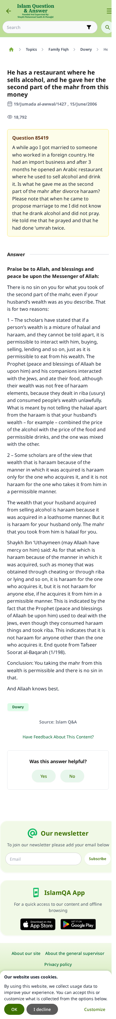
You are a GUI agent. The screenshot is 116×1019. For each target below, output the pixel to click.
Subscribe (97, 858)
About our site (26, 953)
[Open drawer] (109, 11)
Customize (94, 1009)
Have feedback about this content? (58, 737)
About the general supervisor (74, 953)
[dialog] (56, 995)
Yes (43, 776)
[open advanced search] (89, 27)
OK (14, 1009)
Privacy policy (58, 964)
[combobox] (46, 27)
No (72, 776)
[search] (107, 27)
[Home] (11, 49)
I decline (42, 1009)
